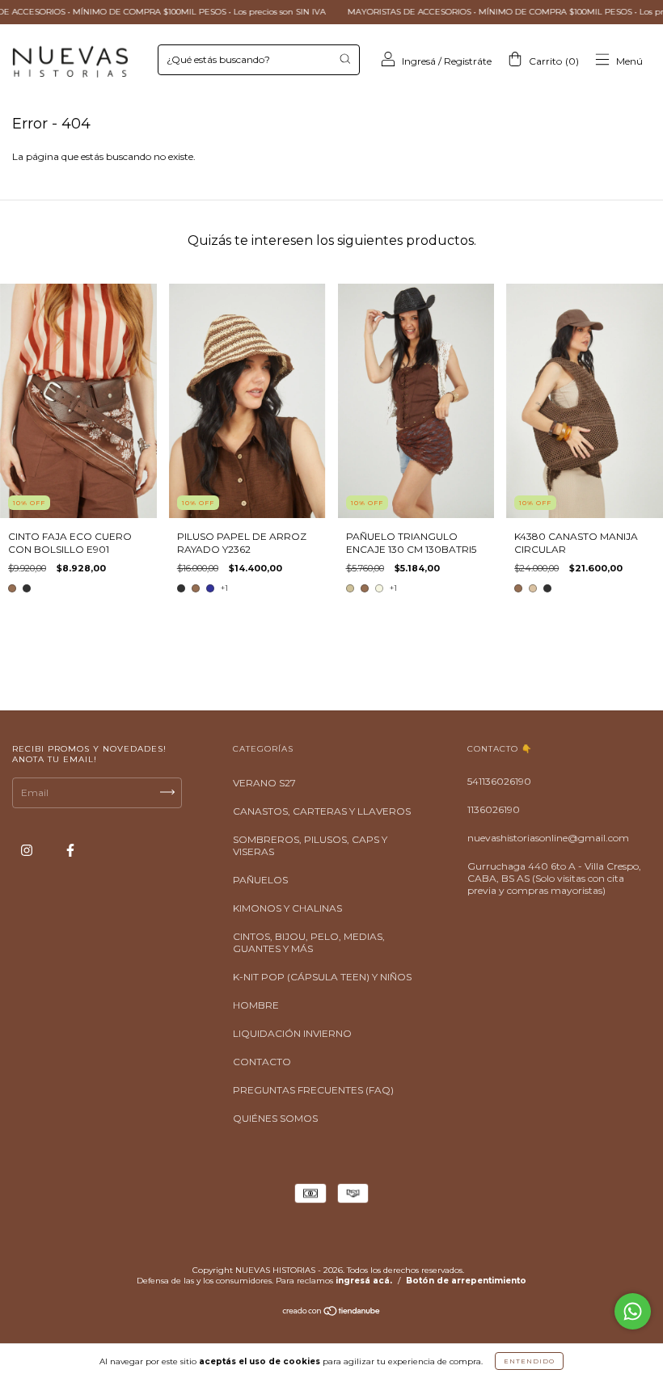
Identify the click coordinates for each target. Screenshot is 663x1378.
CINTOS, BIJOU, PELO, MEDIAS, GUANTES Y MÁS (309, 942)
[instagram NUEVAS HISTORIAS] (28, 851)
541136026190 (499, 781)
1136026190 (493, 809)
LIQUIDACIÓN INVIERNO (292, 1033)
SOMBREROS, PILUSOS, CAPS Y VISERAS (310, 845)
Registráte (468, 61)
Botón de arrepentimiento (466, 1280)
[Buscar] (345, 58)
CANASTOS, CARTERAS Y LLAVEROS (322, 811)
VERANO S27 (264, 783)
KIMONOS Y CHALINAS (287, 908)
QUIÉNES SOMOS (275, 1118)
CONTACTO (262, 1062)
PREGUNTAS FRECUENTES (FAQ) (313, 1090)
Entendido (529, 1361)
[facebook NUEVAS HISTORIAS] (70, 851)
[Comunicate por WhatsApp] (632, 1311)
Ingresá (419, 61)
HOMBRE (256, 1005)
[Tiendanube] (331, 1313)
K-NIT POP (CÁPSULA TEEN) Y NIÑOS (322, 977)
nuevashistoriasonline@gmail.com (548, 838)
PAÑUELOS (260, 880)
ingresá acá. (364, 1280)
